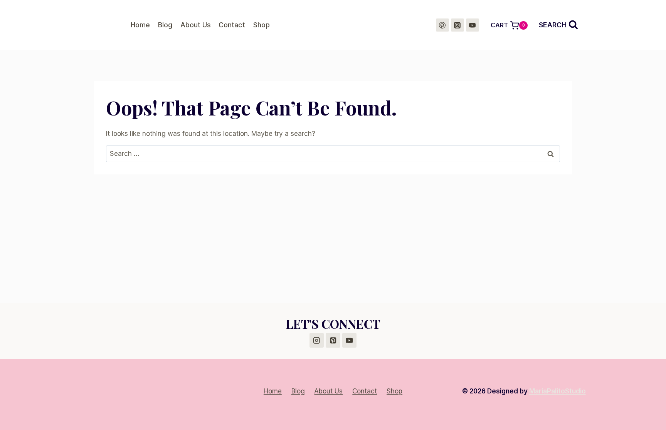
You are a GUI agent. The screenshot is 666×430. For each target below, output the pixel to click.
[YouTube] (472, 25)
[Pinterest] (442, 25)
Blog (165, 25)
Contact (232, 25)
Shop (261, 25)
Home (140, 25)
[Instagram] (457, 25)
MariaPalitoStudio (557, 391)
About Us (195, 25)
